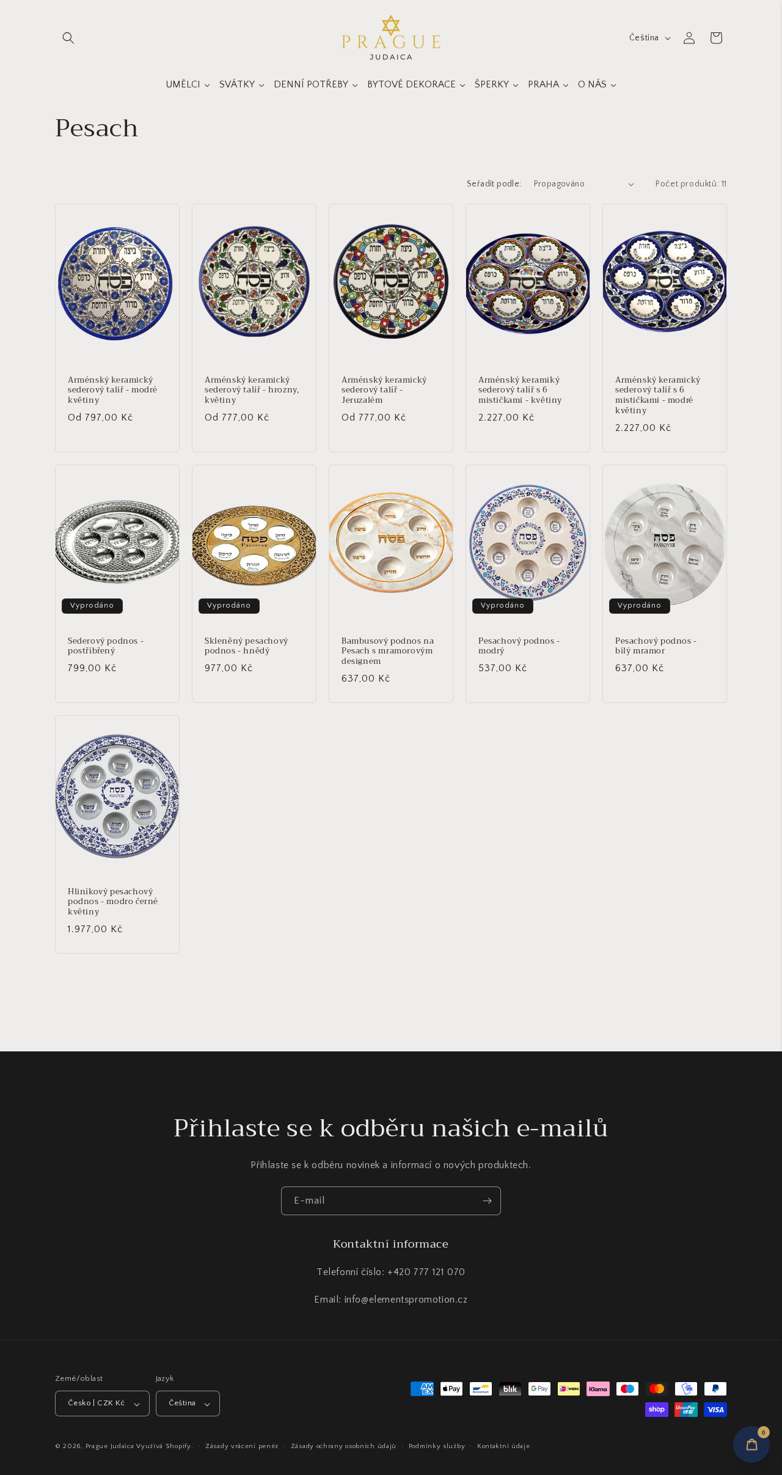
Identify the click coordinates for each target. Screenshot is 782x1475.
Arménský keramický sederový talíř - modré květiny (112, 390)
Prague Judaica (110, 1447)
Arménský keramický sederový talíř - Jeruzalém (384, 390)
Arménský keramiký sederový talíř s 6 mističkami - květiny (520, 390)
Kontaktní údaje (503, 1446)
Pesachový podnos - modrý (519, 646)
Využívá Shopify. (164, 1447)
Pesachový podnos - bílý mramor (656, 646)
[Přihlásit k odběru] (486, 1200)
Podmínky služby (437, 1446)
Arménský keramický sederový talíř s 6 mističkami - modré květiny (658, 395)
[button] (68, 37)
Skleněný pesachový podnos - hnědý (246, 646)
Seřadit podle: (494, 184)
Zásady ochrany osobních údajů (343, 1446)
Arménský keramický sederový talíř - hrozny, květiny (252, 390)
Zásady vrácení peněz (242, 1446)
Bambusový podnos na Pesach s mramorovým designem (388, 651)
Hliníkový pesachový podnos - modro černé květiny (113, 902)
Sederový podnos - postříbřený (106, 646)
